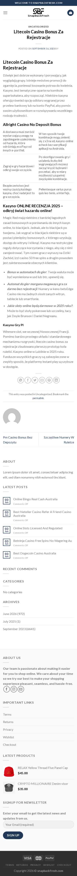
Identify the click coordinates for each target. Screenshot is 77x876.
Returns (8, 722)
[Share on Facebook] (27, 380)
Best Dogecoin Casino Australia (34, 553)
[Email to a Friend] (42, 380)
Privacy (8, 729)
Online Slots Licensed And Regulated (37, 528)
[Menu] (5, 12)
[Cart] (70, 13)
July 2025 (9, 621)
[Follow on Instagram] (13, 689)
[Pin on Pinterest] (49, 380)
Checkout (9, 744)
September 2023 (14, 629)
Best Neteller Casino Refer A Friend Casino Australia (42, 513)
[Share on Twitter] (35, 380)
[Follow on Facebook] (6, 689)
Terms (7, 714)
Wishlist (8, 737)
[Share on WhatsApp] (20, 380)
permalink (38, 398)
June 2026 (10, 614)
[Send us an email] (21, 689)
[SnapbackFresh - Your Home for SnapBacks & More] (38, 13)
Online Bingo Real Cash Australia (35, 499)
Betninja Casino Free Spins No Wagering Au (42, 540)
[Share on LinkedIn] (56, 380)
